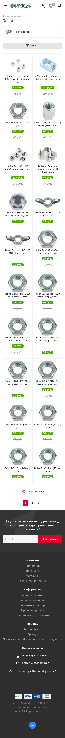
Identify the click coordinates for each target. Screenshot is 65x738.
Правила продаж (32, 610)
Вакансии (32, 570)
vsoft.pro (45, 711)
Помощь (32, 623)
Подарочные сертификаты (32, 615)
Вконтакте (32, 725)
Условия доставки (33, 600)
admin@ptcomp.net (35, 663)
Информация (33, 589)
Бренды (32, 634)
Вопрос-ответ (32, 629)
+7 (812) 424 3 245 (34, 655)
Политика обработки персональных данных (32, 639)
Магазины (32, 575)
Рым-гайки (22, 31)
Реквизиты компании (32, 580)
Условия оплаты (32, 595)
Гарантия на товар (32, 605)
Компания (32, 560)
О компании (32, 565)
